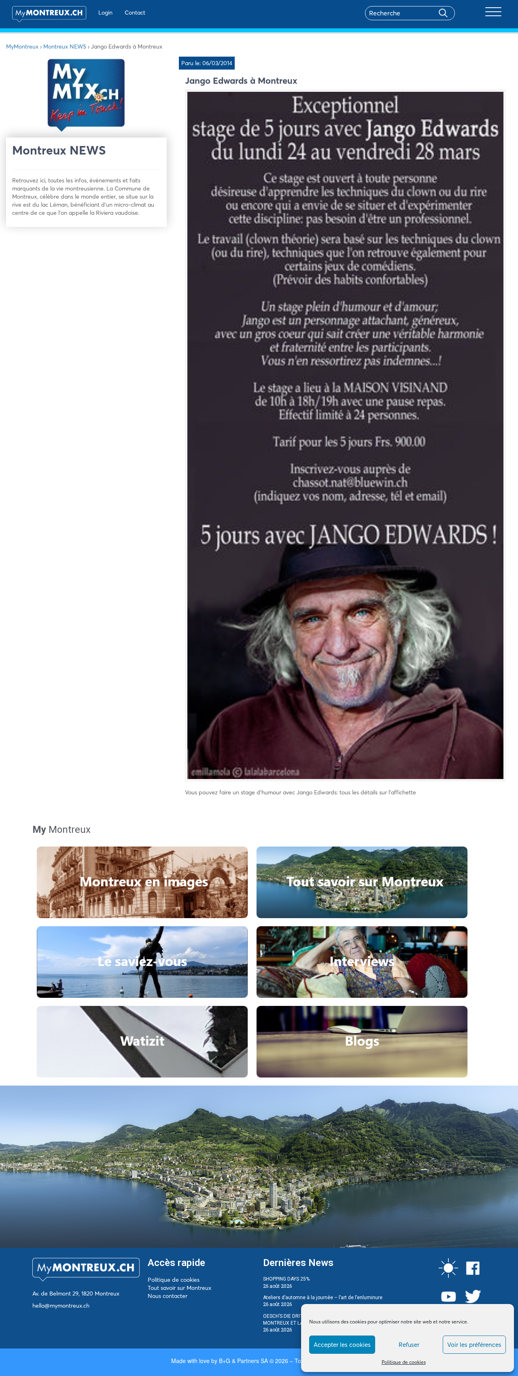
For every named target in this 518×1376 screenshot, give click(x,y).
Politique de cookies (404, 1362)
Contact (135, 12)
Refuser (409, 1344)
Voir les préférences (474, 1344)
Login (105, 12)
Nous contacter (167, 1296)
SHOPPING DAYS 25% (286, 1279)
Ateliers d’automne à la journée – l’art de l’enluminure (322, 1297)
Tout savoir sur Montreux (179, 1287)
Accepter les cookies (342, 1344)
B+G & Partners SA (243, 1361)
